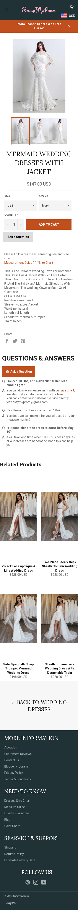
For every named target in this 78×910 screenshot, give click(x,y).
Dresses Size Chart (17, 800)
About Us (10, 747)
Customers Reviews (18, 754)
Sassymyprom (21, 896)
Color (43, 195)
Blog (7, 819)
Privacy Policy (13, 772)
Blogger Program (16, 766)
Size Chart (46, 262)
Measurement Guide (18, 262)
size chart (67, 390)
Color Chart (12, 826)
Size (7, 195)
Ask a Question (18, 237)
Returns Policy (14, 854)
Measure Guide (14, 807)
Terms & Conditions (17, 779)
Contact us (11, 760)
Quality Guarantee (16, 813)
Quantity (11, 214)
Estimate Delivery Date (19, 860)
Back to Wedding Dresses (41, 706)
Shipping (10, 847)
